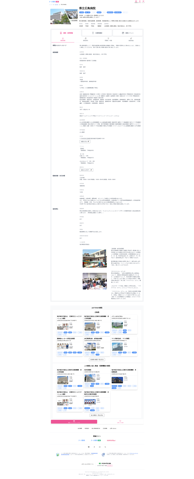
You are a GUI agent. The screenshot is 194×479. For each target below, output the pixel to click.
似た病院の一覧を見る (97, 415)
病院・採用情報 (68, 33)
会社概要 (80, 428)
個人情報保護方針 (96, 428)
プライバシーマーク (134, 453)
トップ (50, 4)
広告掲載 (105, 428)
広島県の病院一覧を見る (97, 359)
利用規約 (87, 428)
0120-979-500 (106, 463)
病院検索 (56, 4)
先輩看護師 (98, 33)
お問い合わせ (113, 428)
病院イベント (129, 33)
